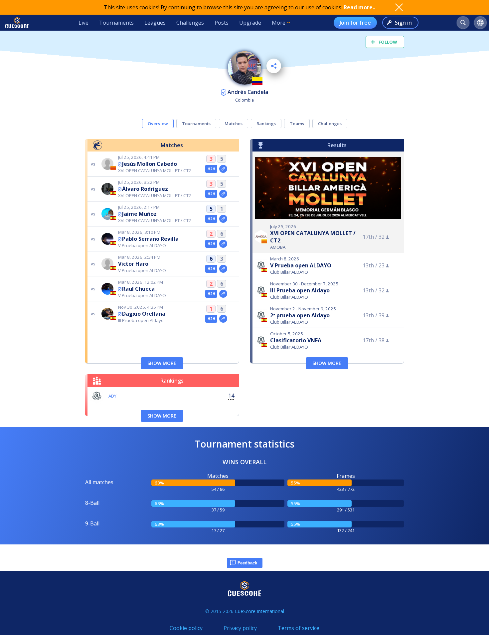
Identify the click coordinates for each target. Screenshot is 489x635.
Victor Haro (133, 263)
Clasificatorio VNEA (295, 340)
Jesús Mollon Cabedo (149, 163)
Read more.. (359, 7)
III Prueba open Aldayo (300, 290)
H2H (211, 168)
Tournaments (116, 22)
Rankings (266, 124)
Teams (297, 124)
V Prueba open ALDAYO (300, 265)
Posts (222, 22)
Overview (158, 124)
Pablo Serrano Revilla (150, 238)
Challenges (190, 22)
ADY (112, 396)
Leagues (155, 22)
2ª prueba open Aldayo (300, 315)
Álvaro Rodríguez (145, 188)
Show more (161, 363)
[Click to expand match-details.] (223, 169)
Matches (234, 124)
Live (83, 22)
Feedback (247, 562)
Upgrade (250, 22)
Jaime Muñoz (139, 213)
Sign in (403, 22)
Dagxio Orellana (143, 313)
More (278, 22)
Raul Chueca (138, 288)
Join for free (355, 22)
